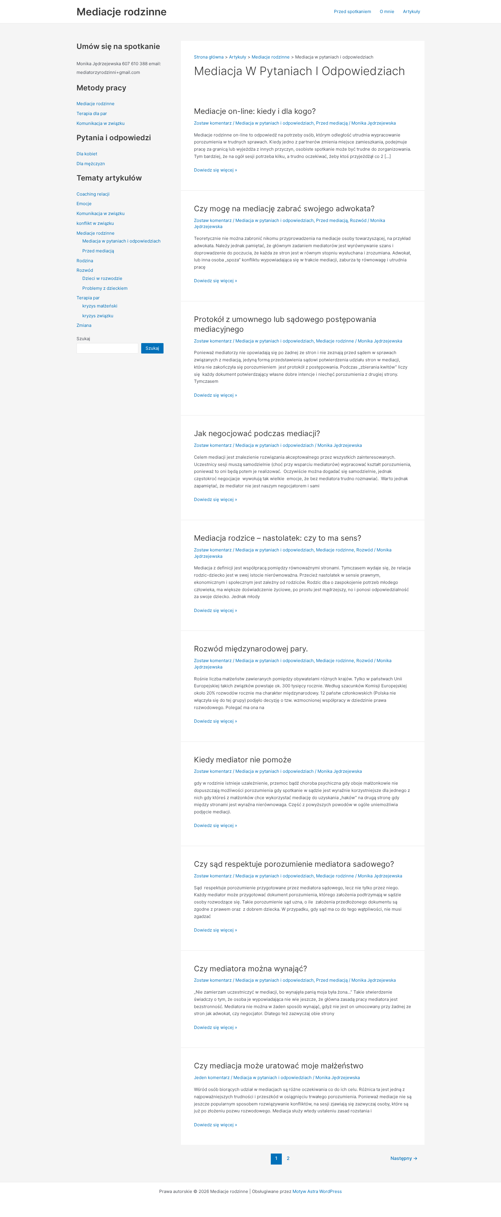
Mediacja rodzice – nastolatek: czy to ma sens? (277, 537)
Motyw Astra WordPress (317, 1191)
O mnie (387, 11)
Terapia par (88, 297)
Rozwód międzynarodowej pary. (251, 648)
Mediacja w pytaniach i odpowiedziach (121, 241)
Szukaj (83, 338)
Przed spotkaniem (352, 11)
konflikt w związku (95, 223)
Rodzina (85, 260)
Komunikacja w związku (101, 123)
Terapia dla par (92, 113)
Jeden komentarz (212, 1077)
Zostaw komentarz (213, 123)
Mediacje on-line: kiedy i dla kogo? (255, 111)
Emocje (84, 203)
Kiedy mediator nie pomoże (242, 759)
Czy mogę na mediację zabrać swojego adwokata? (284, 208)
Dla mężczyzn (91, 163)
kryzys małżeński (99, 306)
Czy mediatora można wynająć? (250, 968)
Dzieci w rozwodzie (102, 278)
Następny (404, 1158)
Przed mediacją (98, 251)
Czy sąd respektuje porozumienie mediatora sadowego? (294, 863)
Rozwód (85, 270)
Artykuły (411, 11)
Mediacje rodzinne (122, 12)
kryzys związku (97, 315)
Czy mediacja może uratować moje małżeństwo (279, 1065)
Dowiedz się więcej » (215, 170)
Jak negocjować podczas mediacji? (257, 433)
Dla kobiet (87, 153)
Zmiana (84, 325)
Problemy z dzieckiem (105, 288)
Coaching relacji (93, 194)
